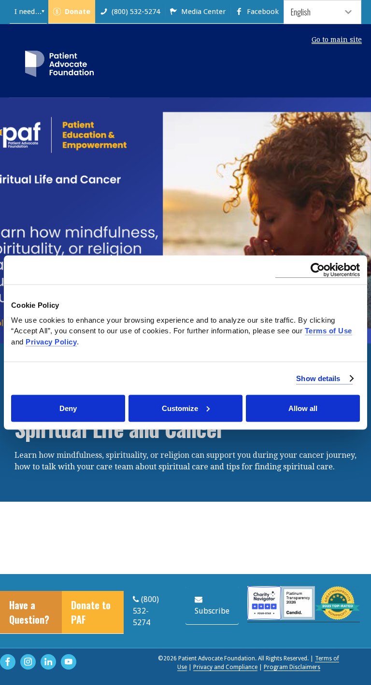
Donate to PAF (91, 612)
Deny (68, 408)
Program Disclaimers (292, 667)
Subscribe (212, 611)
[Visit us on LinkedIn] (48, 662)
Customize (180, 408)
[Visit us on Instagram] (28, 662)
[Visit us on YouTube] (68, 662)
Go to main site (337, 39)
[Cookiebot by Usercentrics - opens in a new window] (317, 270)
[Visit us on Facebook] (7, 662)
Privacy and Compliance (225, 667)
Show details (318, 378)
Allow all (302, 408)
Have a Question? (29, 612)
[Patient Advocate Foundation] (59, 65)
